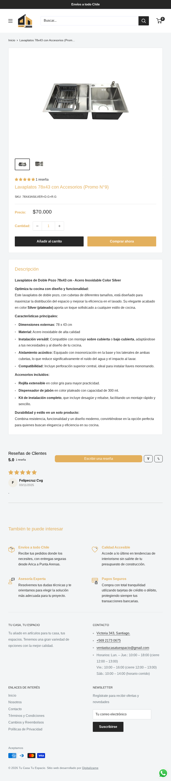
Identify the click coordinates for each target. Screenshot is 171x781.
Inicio (11, 40)
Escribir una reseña (98, 458)
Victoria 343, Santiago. (113, 633)
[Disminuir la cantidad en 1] (37, 226)
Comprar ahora (122, 241)
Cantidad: (22, 226)
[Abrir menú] (10, 20)
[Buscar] (143, 20)
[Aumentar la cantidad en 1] (59, 226)
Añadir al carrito (49, 241)
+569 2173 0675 (109, 640)
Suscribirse (108, 727)
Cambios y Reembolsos (26, 722)
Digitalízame (90, 768)
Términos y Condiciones (26, 715)
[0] (159, 20)
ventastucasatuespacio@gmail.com (123, 648)
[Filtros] (148, 458)
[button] (25, 179)
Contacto (15, 709)
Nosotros (15, 702)
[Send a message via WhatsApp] (163, 773)
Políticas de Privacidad (25, 729)
